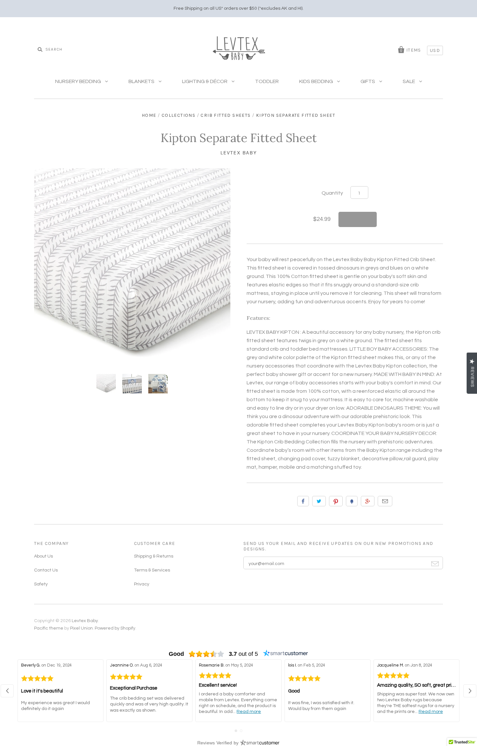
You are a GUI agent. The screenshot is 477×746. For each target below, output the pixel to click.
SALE (409, 81)
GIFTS (368, 81)
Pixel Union (81, 628)
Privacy (141, 584)
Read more (249, 711)
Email (385, 501)
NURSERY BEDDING (78, 81)
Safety (41, 584)
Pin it (336, 501)
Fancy (352, 501)
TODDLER (267, 81)
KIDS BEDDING (316, 81)
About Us (43, 556)
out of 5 (243, 654)
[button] (7, 690)
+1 (367, 501)
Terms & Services (152, 570)
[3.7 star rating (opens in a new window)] (206, 654)
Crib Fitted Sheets (226, 115)
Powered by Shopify (115, 628)
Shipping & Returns (153, 556)
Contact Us (46, 570)
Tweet (319, 501)
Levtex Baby (238, 153)
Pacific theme (48, 628)
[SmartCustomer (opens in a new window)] (285, 654)
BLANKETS (141, 81)
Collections (178, 115)
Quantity (332, 193)
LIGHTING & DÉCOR (205, 81)
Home (149, 115)
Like (303, 501)
